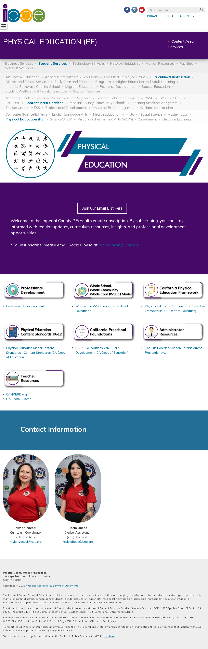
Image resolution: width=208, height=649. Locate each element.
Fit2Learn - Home (18, 399)
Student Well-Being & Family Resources (36, 91)
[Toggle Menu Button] (4, 26)
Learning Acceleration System (154, 103)
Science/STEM (61, 119)
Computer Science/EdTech (26, 114)
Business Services (19, 63)
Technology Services (88, 63)
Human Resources (159, 63)
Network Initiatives (125, 63)
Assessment (147, 119)
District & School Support (71, 98)
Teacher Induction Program (117, 98)
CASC (163, 98)
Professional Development (66, 107)
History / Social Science (144, 114)
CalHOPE (12, 103)
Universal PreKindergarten (113, 107)
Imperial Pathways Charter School (32, 86)
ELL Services (15, 107)
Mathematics (178, 114)
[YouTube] (142, 9)
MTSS (35, 107)
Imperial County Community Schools (97, 103)
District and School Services (27, 82)
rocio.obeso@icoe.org (119, 244)
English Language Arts (70, 114)
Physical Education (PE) (25, 119)
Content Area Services (44, 103)
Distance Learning (176, 119)
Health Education (106, 114)
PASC (149, 98)
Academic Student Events (25, 98)
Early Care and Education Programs (82, 82)
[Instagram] (134, 9)
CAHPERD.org (16, 394)
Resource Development (118, 86)
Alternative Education (22, 77)
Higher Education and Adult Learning (145, 82)
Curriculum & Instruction (170, 77)
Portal (170, 16)
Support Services (87, 91)
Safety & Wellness (19, 68)
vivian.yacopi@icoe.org (26, 542)
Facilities (186, 63)
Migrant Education (79, 86)
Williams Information (156, 107)
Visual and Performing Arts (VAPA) (105, 119)
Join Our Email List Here (102, 208)
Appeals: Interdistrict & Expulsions (72, 77)
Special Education (156, 86)
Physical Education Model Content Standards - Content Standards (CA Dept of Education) (35, 352)
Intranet (153, 16)
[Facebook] (127, 9)
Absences (187, 16)
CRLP (177, 98)
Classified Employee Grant (124, 77)
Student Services (52, 63)
